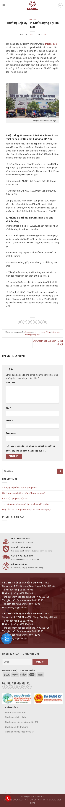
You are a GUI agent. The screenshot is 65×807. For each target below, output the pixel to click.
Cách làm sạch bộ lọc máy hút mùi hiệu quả (23, 493)
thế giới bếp (45, 332)
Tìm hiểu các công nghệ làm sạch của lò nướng (25, 504)
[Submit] (60, 471)
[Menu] (4, 5)
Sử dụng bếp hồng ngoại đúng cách (19, 487)
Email (9, 420)
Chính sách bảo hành (15, 717)
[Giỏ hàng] (60, 5)
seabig (44, 34)
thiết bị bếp (55, 332)
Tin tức (32, 19)
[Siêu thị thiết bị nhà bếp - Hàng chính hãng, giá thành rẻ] (32, 5)
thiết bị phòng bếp (32, 335)
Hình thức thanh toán (15, 712)
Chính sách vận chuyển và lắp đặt (21, 722)
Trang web (11, 433)
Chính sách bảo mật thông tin (19, 732)
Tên (8, 408)
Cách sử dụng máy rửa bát (15, 498)
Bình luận (10, 383)
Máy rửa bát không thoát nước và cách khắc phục (26, 509)
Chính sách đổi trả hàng (16, 727)
